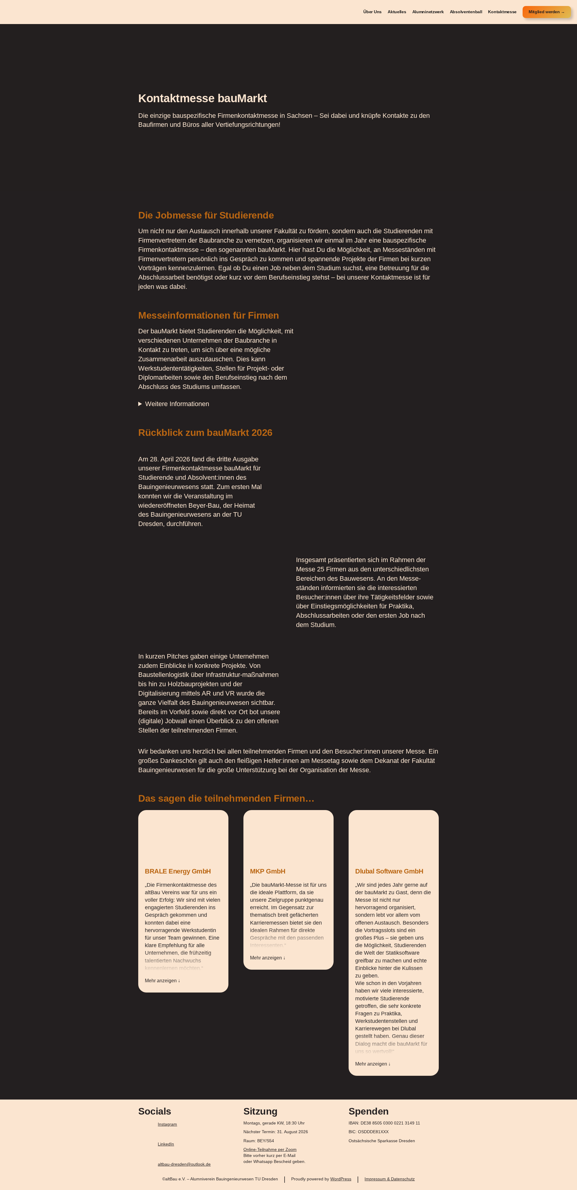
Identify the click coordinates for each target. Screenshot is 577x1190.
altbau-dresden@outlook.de (184, 1164)
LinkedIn (166, 1144)
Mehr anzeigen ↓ (162, 980)
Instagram (167, 1124)
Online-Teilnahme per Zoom (270, 1149)
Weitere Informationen (177, 404)
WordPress (340, 1178)
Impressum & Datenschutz (390, 1178)
